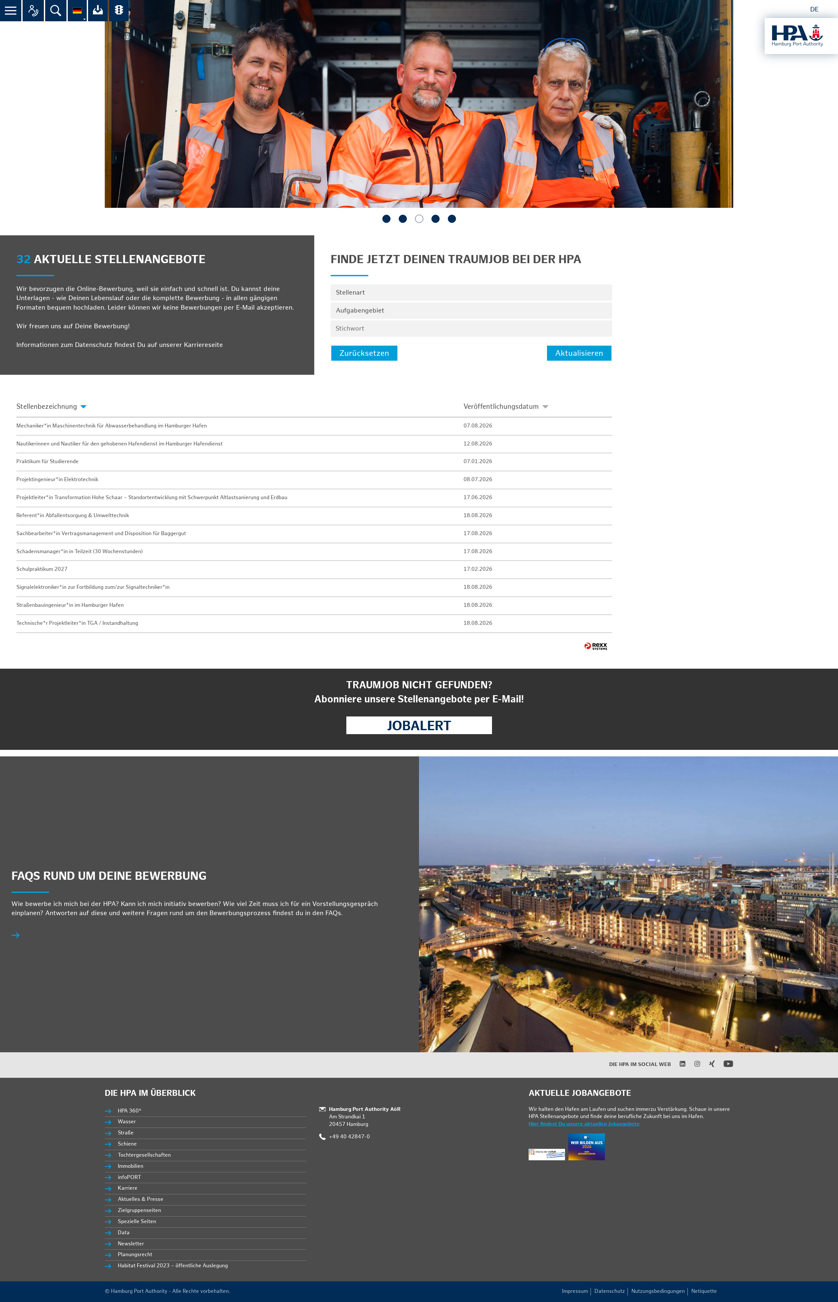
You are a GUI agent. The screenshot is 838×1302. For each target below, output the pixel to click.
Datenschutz (609, 1291)
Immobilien (130, 1166)
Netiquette (704, 1291)
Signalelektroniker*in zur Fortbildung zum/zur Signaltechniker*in (93, 587)
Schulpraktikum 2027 (41, 569)
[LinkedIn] (678, 1065)
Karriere (127, 1188)
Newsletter (131, 1244)
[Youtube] (724, 1067)
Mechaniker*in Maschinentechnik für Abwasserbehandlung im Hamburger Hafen (111, 426)
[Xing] (708, 1065)
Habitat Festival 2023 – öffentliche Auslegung (173, 1266)
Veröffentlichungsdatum (501, 407)
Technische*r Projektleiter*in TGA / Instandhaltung (77, 623)
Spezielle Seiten (137, 1222)
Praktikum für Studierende (47, 462)
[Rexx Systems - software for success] (595, 646)
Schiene (127, 1144)
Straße (126, 1133)
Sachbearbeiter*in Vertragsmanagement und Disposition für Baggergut (101, 534)
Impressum (575, 1291)
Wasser (127, 1122)
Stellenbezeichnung (46, 407)
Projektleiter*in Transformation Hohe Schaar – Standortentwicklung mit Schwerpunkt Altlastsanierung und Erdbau (151, 498)
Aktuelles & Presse (140, 1199)
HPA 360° (130, 1111)
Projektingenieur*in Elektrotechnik (57, 480)
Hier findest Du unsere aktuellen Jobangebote (584, 1124)
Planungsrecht (135, 1255)
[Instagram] (693, 1065)
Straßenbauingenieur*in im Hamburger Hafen (70, 605)
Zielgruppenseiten (139, 1210)
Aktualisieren (579, 353)
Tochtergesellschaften (144, 1155)
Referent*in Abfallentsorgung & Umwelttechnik (72, 516)
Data (124, 1233)
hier (231, 345)
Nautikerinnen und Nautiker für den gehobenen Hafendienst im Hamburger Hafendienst (119, 444)
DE (814, 9)
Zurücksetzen (364, 353)
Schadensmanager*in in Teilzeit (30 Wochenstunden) (79, 552)
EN (829, 9)
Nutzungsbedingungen (658, 1291)
